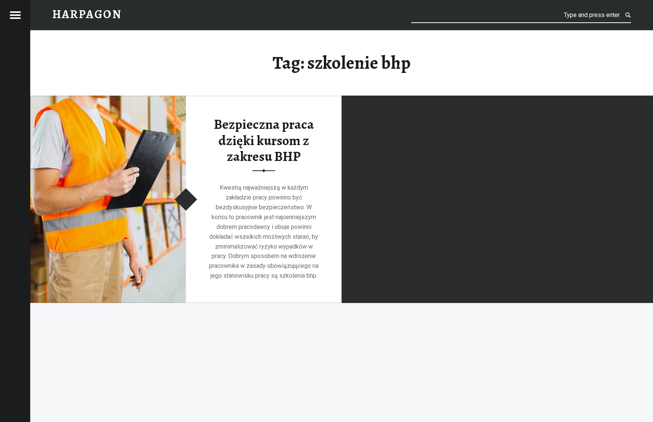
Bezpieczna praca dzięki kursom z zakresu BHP (264, 140)
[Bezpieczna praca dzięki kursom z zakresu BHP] (108, 100)
